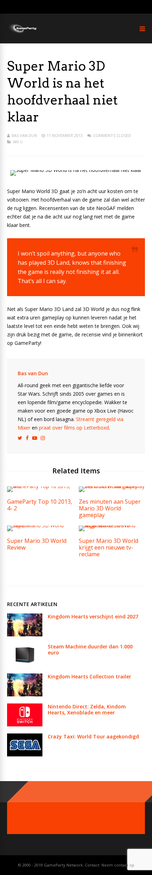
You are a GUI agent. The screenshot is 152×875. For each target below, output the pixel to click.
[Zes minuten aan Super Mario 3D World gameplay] (112, 486)
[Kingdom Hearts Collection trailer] (24, 694)
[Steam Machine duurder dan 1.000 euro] (24, 664)
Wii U (18, 141)
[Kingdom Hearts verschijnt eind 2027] (24, 634)
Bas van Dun (24, 135)
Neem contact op (117, 865)
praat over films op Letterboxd (74, 427)
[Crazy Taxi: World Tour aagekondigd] (24, 754)
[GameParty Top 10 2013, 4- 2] (40, 486)
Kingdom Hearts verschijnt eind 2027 (93, 616)
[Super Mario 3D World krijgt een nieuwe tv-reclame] (112, 525)
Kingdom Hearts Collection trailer (89, 676)
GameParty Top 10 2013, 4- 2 (39, 505)
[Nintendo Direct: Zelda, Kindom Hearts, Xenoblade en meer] (24, 724)
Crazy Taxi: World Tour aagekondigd (93, 736)
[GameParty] (22, 33)
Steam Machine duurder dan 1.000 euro (90, 649)
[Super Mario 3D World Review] (40, 525)
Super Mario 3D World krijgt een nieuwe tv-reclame (108, 547)
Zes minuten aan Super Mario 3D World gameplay (110, 508)
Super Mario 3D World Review (36, 544)
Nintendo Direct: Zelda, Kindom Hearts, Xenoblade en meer (87, 709)
